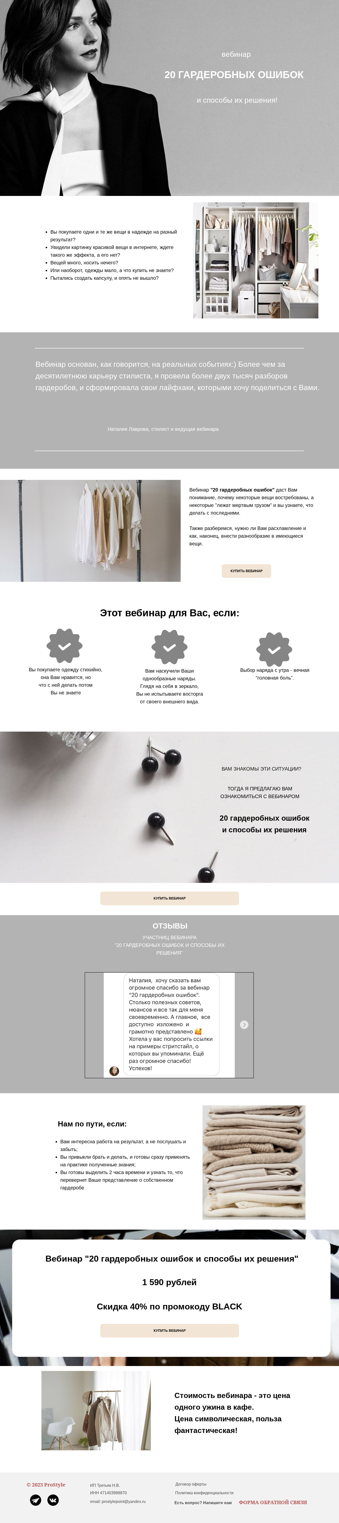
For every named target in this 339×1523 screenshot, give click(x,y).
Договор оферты (190, 1484)
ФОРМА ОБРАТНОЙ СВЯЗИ (273, 1502)
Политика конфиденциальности (204, 1493)
